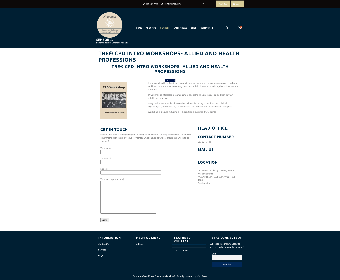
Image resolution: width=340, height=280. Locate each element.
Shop (193, 28)
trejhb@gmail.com (206, 154)
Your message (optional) (112, 179)
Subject (103, 169)
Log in (238, 4)
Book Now (222, 4)
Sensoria (104, 40)
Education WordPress (143, 276)
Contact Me (206, 28)
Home (139, 28)
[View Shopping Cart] (239, 28)
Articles (139, 244)
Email (214, 254)
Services (165, 28)
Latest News (180, 28)
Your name (105, 148)
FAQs (100, 255)
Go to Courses (181, 250)
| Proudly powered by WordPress (191, 276)
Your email (105, 158)
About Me (151, 28)
